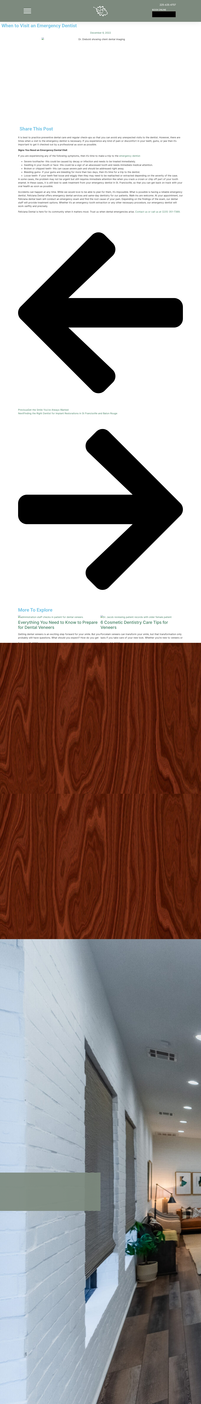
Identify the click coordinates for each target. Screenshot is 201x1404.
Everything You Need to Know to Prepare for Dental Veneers (58, 625)
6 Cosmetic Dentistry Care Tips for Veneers (134, 625)
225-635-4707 (168, 5)
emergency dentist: (130, 155)
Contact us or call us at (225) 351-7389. (157, 211)
